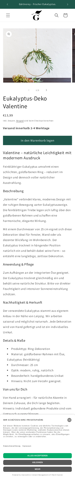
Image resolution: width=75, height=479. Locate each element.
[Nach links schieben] (28, 90)
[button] (8, 15)
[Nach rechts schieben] (46, 90)
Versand (20, 120)
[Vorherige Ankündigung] (7, 4)
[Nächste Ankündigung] (67, 4)
